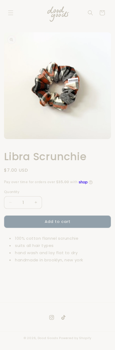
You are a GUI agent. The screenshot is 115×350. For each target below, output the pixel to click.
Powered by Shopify (75, 338)
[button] (11, 13)
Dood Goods (48, 338)
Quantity (11, 191)
